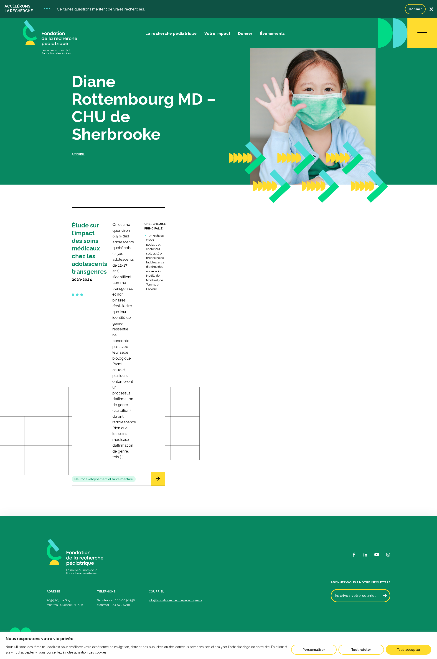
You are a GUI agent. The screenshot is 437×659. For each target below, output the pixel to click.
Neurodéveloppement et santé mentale (103, 479)
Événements (272, 33)
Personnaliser (314, 649)
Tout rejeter (361, 649)
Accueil (78, 154)
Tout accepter (409, 649)
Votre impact (217, 33)
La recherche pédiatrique (171, 33)
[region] (218, 645)
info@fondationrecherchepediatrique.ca (175, 600)
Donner (415, 9)
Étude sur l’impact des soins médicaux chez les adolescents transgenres (89, 248)
